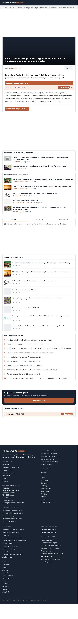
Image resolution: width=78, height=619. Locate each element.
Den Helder (6, 578)
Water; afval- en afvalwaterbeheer (14, 541)
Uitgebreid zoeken (47, 464)
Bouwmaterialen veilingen (50, 548)
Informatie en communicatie (12, 554)
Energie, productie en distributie (13, 538)
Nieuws (11, 8)
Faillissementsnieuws (48, 530)
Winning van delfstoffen (11, 532)
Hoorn (4, 581)
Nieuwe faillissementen (49, 454)
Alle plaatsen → (7, 592)
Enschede (6, 565)
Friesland (44, 478)
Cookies (5, 481)
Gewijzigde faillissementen (50, 456)
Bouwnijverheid (7, 543)
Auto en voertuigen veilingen (51, 545)
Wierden (5, 589)
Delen (69, 68)
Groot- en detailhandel (10, 546)
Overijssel (44, 494)
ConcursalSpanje (8, 516)
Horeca (5, 552)
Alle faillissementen (47, 459)
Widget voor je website (10, 467)
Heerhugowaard (8, 575)
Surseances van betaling (49, 462)
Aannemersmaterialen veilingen (52, 554)
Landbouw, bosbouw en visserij (13, 530)
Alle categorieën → (47, 562)
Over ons (5, 465)
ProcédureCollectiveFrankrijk (12, 513)
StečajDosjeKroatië (9, 521)
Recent (14, 219)
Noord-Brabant (46, 488)
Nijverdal (5, 584)
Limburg (44, 486)
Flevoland (44, 475)
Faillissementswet (8, 473)
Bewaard (63, 219)
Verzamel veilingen (47, 551)
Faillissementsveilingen (49, 532)
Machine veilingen (47, 540)
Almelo (4, 567)
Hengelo (5, 573)
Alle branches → (8, 557)
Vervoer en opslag (8, 549)
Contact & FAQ (7, 470)
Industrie (5, 535)
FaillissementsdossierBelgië (12, 510)
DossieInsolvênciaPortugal (12, 519)
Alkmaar (5, 570)
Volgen (39, 219)
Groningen (44, 483)
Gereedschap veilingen (49, 543)
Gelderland (44, 480)
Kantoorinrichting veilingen (50, 559)
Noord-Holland (46, 491)
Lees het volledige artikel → (16, 109)
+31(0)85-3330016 (10, 500)
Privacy (5, 478)
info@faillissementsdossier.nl (14, 503)
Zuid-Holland (45, 502)
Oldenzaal (5, 586)
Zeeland (43, 499)
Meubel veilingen (47, 556)
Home (4, 8)
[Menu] (74, 3)
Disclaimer (6, 476)
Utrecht (43, 497)
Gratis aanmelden (39, 400)
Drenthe (44, 472)
